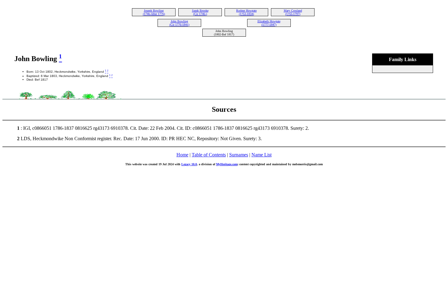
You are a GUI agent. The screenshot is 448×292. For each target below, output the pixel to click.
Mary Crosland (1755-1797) (293, 12)
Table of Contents (209, 154)
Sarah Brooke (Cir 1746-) (200, 12)
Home (182, 154)
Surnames (238, 154)
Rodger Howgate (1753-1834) (246, 12)
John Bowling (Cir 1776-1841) (179, 23)
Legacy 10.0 (189, 164)
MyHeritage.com (226, 164)
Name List (261, 154)
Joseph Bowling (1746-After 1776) (154, 12)
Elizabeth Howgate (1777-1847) (269, 23)
